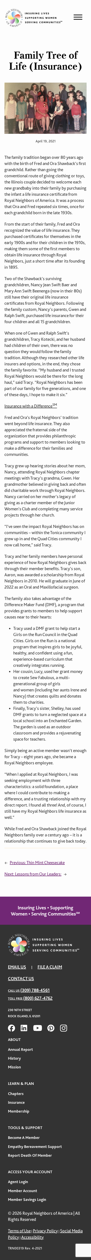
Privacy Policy (45, 1230)
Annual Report (20, 1049)
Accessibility (32, 1237)
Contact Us (21, 978)
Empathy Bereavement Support (35, 1146)
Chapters (16, 1093)
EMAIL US (17, 967)
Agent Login (18, 1182)
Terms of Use (19, 1230)
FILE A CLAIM (50, 967)
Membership (18, 1111)
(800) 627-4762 (38, 998)
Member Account (22, 1191)
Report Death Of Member (30, 1155)
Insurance (16, 1102)
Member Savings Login (27, 1199)
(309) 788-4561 (35, 990)
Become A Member (24, 1137)
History (14, 1058)
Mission (14, 1067)
